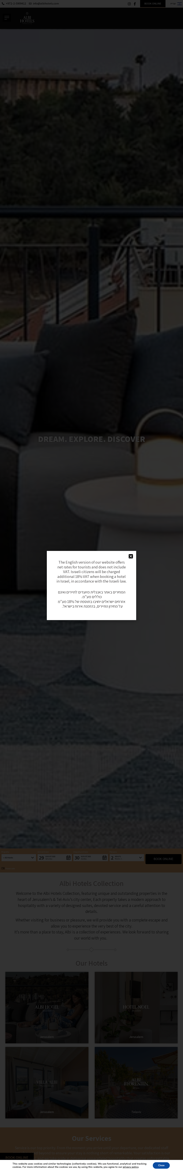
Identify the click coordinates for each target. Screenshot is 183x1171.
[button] (131, 556)
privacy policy (130, 1167)
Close (161, 1165)
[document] (91, 585)
